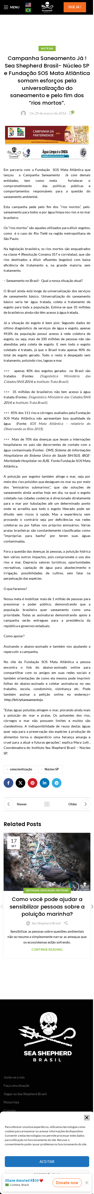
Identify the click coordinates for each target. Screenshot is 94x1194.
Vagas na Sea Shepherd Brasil (25, 1094)
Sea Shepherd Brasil (46, 923)
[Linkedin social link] (44, 783)
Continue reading (47, 949)
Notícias (47, 48)
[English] (28, 5)
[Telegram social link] (56, 783)
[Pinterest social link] (32, 783)
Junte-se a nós (14, 1077)
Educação (47, 890)
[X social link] (20, 783)
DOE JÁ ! (74, 7)
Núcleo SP (52, 769)
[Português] (28, 10)
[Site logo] (47, 7)
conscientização (21, 769)
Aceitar (47, 1161)
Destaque (33, 890)
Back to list (47, 804)
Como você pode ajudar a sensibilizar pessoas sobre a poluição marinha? (47, 907)
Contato (10, 1110)
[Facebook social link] (8, 783)
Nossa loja (11, 1102)
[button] (86, 1117)
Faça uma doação (16, 1085)
